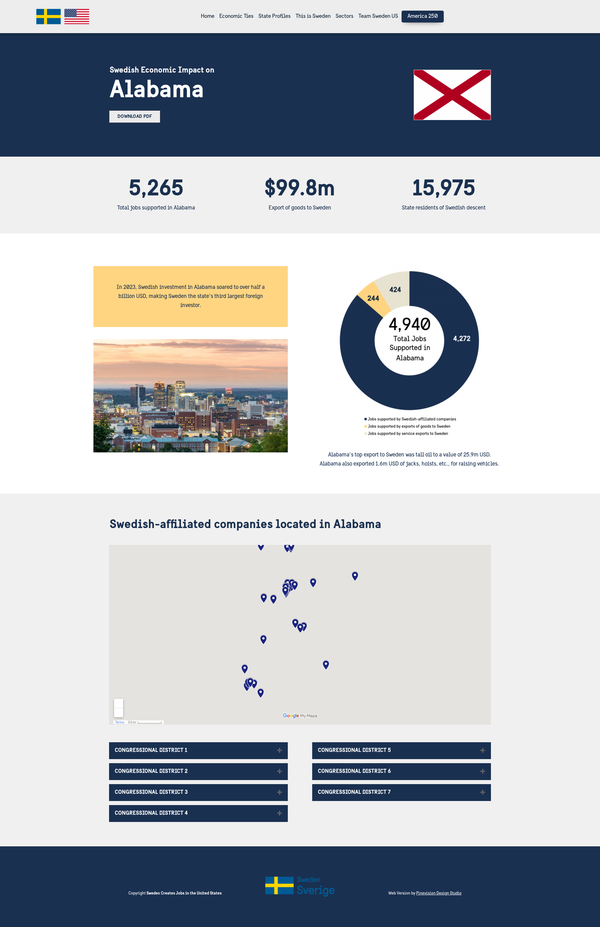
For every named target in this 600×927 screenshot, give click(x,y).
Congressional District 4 (151, 813)
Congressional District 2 (151, 771)
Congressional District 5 (354, 750)
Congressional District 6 (354, 771)
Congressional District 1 (151, 750)
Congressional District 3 (151, 792)
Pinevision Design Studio (439, 893)
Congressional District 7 (354, 792)
